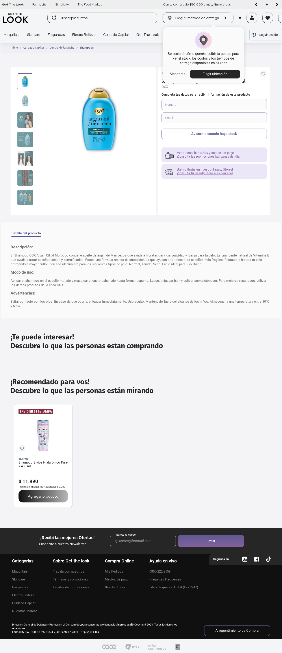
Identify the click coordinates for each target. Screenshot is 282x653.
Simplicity (62, 4)
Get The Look (13, 4)
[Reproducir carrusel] (266, 4)
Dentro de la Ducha (62, 47)
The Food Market (90, 4)
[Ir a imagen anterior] (256, 4)
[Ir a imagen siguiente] (277, 4)
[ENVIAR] (214, 134)
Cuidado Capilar (33, 47)
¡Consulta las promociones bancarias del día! (208, 156)
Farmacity (39, 4)
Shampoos (87, 47)
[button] (252, 23)
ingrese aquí (124, 624)
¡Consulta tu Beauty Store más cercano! (205, 173)
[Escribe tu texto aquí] (244, 559)
